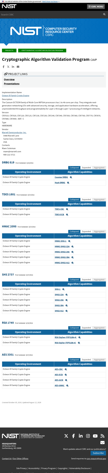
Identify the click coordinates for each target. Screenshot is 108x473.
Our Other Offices (20, 458)
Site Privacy (21, 468)
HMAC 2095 (9, 226)
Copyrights (62, 468)
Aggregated (99, 167)
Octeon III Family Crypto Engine (15, 95)
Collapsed (74, 167)
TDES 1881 (8, 194)
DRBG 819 (8, 162)
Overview (9, 79)
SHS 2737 (8, 275)
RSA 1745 (8, 323)
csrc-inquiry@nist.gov (96, 458)
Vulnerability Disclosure (79, 468)
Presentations (11, 83)
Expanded (86, 167)
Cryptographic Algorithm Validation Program (42, 50)
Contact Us (6, 458)
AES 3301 (8, 355)
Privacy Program (48, 468)
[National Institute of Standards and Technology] (23, 435)
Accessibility (33, 468)
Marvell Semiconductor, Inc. (14, 132)
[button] (71, 177)
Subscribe (98, 453)
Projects (9, 50)
